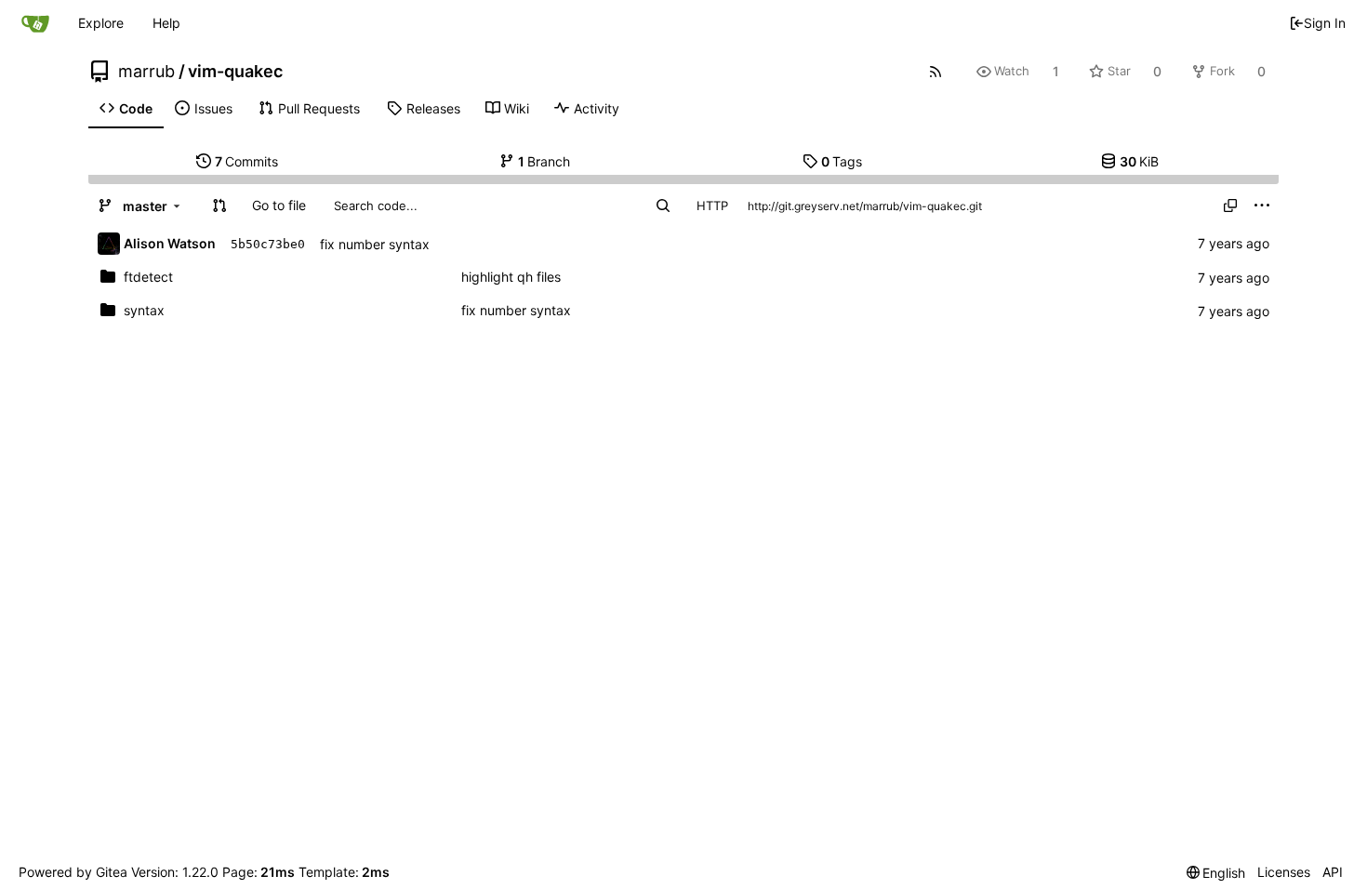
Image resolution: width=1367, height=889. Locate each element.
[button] (219, 205)
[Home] (35, 23)
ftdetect (148, 277)
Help (166, 23)
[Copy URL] (1230, 205)
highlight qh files (511, 277)
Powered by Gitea (73, 872)
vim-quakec (235, 71)
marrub (146, 71)
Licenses (1283, 872)
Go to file (279, 205)
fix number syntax (375, 244)
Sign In (1325, 23)
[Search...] (663, 205)
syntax (144, 310)
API (1332, 872)
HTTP (712, 205)
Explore (101, 23)
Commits (247, 161)
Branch (544, 161)
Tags (842, 161)
